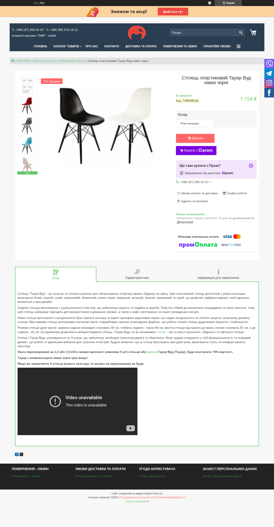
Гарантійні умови (216, 46)
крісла (152, 352)
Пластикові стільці (71, 61)
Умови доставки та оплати (93, 476)
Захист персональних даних (222, 476)
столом (161, 332)
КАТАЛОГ (23, 61)
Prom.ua (157, 493)
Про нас (91, 46)
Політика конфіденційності (169, 497)
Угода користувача (152, 476)
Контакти (111, 46)
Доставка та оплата (141, 46)
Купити (197, 138)
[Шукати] (241, 32)
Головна (40, 46)
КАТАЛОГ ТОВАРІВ (66, 46)
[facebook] (17, 455)
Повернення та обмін (180, 46)
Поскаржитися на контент (135, 497)
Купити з (191, 150)
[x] (21, 455)
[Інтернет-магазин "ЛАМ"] (137, 32)
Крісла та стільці (45, 61)
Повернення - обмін (26, 476)
